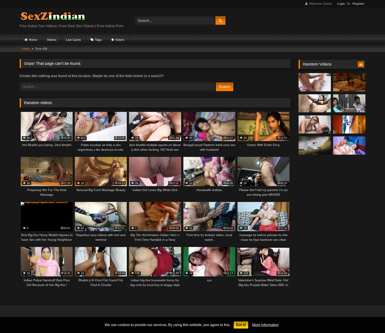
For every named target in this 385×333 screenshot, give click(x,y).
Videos (51, 39)
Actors (119, 39)
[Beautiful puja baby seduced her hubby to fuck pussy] (315, 103)
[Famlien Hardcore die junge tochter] (315, 124)
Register (358, 3)
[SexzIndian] (53, 17)
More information (265, 325)
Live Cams (73, 39)
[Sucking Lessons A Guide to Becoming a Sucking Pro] (349, 82)
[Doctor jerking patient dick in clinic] (315, 145)
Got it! (241, 325)
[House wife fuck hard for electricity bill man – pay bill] (349, 124)
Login (341, 3)
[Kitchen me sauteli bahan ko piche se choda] (349, 103)
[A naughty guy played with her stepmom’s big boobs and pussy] (349, 145)
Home (33, 39)
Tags (98, 39)
